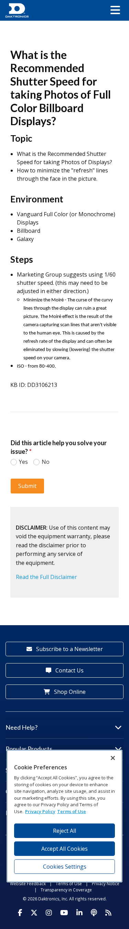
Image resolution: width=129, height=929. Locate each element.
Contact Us (69, 670)
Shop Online (69, 692)
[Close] (112, 758)
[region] (65, 816)
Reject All (64, 831)
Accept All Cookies (64, 848)
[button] (115, 10)
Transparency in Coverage (66, 890)
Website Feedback (28, 884)
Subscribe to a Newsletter (69, 649)
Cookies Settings (64, 866)
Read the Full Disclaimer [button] (46, 577)
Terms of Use (69, 884)
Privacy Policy (40, 811)
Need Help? (21, 727)
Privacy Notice (105, 884)
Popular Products (29, 748)
